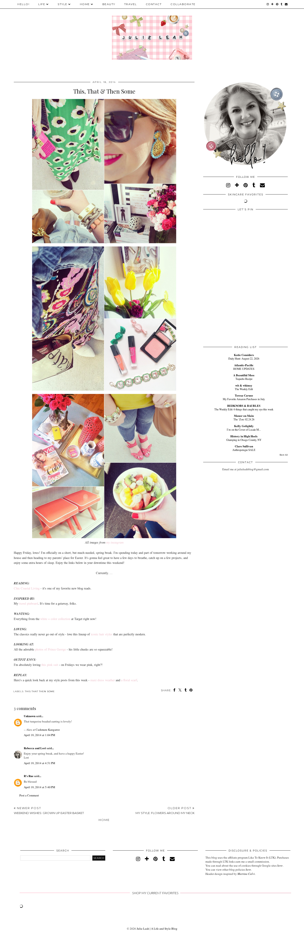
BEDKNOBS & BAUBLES (243, 405)
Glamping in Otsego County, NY (243, 440)
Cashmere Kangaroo (48, 730)
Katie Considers (244, 355)
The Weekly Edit (244, 389)
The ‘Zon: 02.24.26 (243, 419)
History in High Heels (243, 436)
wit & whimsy (243, 385)
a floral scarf (129, 680)
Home (104, 820)
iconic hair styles (101, 634)
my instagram (115, 542)
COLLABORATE (183, 4)
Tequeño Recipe (243, 379)
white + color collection (55, 619)
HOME (85, 4)
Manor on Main (244, 415)
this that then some (40, 691)
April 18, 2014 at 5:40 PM (39, 787)
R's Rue (28, 776)
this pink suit (49, 665)
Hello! (23, 4)
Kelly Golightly (244, 426)
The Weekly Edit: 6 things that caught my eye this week (243, 409)
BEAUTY (108, 4)
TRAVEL (130, 4)
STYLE (62, 4)
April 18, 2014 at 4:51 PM (39, 763)
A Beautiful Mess (243, 375)
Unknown (29, 716)
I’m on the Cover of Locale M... (244, 429)
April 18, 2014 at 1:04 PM (39, 735)
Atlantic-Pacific (243, 365)
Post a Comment (29, 795)
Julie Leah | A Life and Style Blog (157, 929)
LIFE (41, 4)
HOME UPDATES (243, 368)
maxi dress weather (102, 680)
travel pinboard (28, 603)
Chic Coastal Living (27, 588)
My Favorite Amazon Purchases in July (244, 399)
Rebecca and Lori (35, 748)
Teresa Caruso (244, 395)
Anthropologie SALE (243, 450)
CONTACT (154, 4)
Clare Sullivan (244, 446)
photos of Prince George (50, 649)
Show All (284, 454)
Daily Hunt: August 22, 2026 (243, 358)
